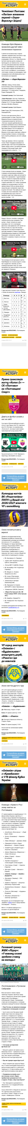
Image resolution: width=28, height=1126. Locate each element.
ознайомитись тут (13, 607)
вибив (10, 902)
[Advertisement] (14, 357)
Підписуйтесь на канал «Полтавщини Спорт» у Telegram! (15, 478)
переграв (17, 292)
